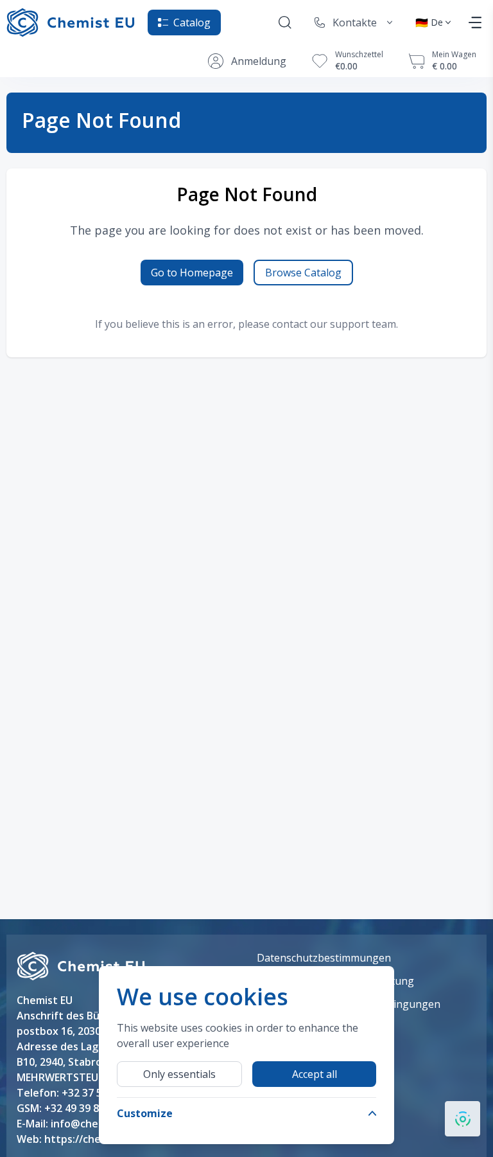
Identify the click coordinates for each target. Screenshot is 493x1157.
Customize (145, 1113)
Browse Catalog (303, 272)
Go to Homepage (192, 272)
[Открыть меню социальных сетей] (462, 1118)
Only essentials (179, 1074)
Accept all (314, 1074)
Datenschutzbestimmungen (324, 958)
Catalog (192, 22)
